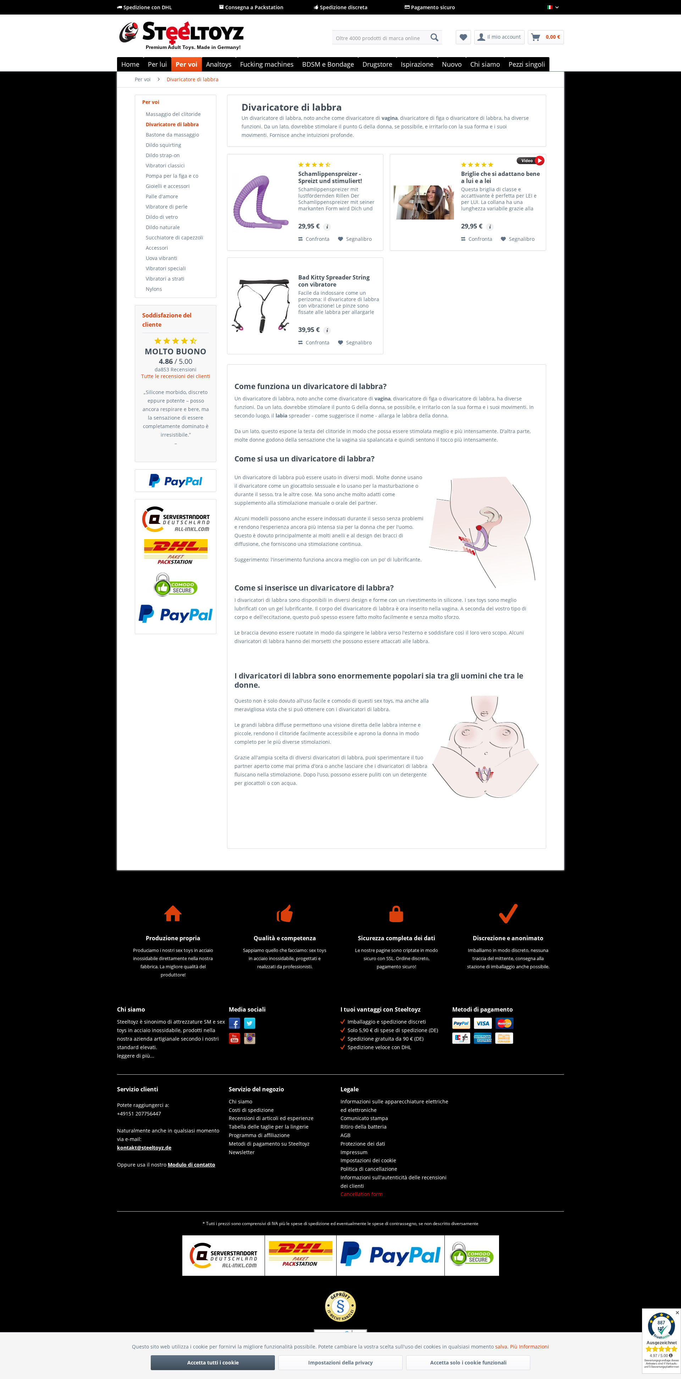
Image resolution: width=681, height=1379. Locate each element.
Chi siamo (240, 1101)
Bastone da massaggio (172, 134)
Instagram (250, 1039)
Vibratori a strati (165, 278)
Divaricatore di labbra (172, 124)
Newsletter (242, 1152)
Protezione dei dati (362, 1143)
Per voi (150, 102)
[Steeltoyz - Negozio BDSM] (193, 38)
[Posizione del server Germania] (175, 519)
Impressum (353, 1152)
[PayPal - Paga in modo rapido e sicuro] (175, 480)
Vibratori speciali (166, 268)
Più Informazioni (529, 1346)
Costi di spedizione (251, 1110)
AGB (345, 1135)
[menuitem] (387, 37)
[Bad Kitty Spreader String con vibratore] (261, 306)
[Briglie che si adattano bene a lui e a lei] (424, 202)
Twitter (250, 1023)
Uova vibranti (161, 258)
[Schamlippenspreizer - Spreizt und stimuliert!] (261, 202)
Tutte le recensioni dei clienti (175, 376)
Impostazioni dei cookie (368, 1160)
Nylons (154, 289)
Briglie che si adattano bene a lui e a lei (500, 177)
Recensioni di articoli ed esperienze (271, 1118)
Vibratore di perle (167, 206)
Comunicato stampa (364, 1118)
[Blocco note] (463, 37)
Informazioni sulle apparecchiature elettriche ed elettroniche (394, 1105)
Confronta (317, 239)
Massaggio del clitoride (173, 114)
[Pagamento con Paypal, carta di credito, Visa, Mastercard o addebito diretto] (175, 613)
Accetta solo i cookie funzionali (468, 1362)
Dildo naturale (163, 227)
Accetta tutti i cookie (213, 1362)
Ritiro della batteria (363, 1126)
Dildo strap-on (163, 155)
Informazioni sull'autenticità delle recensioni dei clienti (393, 1181)
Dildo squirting (163, 145)
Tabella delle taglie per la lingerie (269, 1126)
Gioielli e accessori (168, 186)
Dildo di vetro (162, 217)
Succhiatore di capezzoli (174, 237)
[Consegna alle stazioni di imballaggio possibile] (175, 552)
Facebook (234, 1023)
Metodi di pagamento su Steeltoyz (269, 1143)
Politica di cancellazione (368, 1168)
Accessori (157, 247)
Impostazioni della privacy (340, 1362)
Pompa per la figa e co (172, 175)
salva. (502, 1346)
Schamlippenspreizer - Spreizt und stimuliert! (330, 177)
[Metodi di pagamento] (506, 1031)
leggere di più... (135, 1055)
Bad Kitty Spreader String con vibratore (334, 281)
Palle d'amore (162, 196)
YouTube (234, 1039)
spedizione (319, 1223)
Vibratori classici (165, 165)
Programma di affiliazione (259, 1135)
